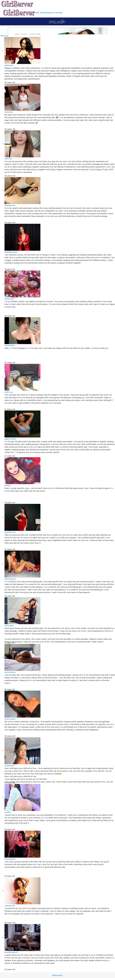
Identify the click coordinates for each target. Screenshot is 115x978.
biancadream (9, 859)
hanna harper (10, 719)
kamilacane (9, 299)
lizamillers (8, 112)
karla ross (8, 392)
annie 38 (8, 159)
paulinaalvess (10, 579)
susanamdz (9, 765)
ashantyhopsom (11, 952)
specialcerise (9, 532)
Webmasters (57, 975)
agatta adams (10, 439)
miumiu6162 (9, 345)
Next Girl (4, 36)
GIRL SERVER (41, 13)
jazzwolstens (9, 672)
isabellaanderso (11, 252)
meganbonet (9, 205)
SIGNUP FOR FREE (55, 13)
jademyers (8, 65)
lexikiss (7, 485)
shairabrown (9, 905)
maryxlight (8, 625)
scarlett (7, 812)
